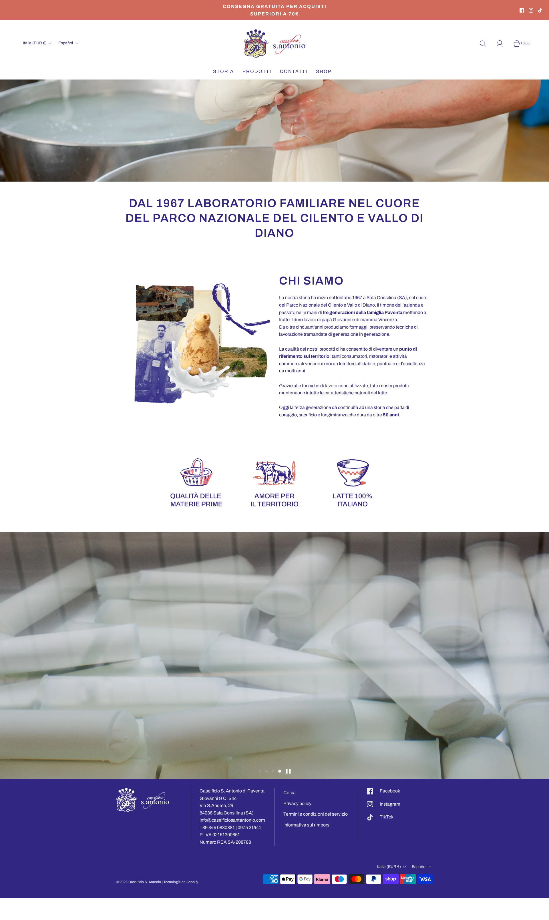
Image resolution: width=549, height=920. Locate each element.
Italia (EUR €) (35, 43)
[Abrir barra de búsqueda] (486, 43)
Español (66, 43)
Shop (324, 71)
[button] (260, 771)
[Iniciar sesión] (503, 43)
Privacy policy (297, 803)
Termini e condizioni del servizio (315, 814)
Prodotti (256, 71)
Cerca (289, 792)
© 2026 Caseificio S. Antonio (138, 882)
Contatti (293, 71)
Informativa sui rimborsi (307, 824)
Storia (223, 71)
